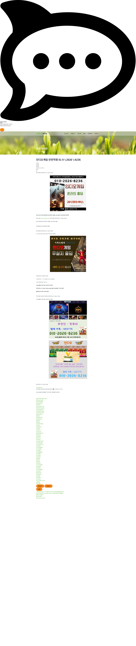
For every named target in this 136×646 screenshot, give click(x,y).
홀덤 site (38, 420)
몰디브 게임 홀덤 (39, 401)
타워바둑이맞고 (39, 414)
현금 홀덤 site (39, 419)
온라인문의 (90, 133)
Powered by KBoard (40, 498)
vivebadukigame (39, 409)
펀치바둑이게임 (39, 417)
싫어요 (48, 486)
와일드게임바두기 (39, 433)
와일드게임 (38, 434)
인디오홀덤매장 (39, 452)
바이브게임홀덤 (39, 469)
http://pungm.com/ (45, 218)
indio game (38, 431)
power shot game (40, 406)
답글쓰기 (42, 494)
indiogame (38, 466)
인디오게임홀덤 (39, 464)
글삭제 (40, 496)
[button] (68, 133)
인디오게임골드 (39, 442)
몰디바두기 (38, 438)
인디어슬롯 (38, 430)
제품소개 (73, 133)
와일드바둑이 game (40, 408)
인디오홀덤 (38, 453)
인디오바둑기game (40, 411)
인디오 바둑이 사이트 (40, 480)
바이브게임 (38, 455)
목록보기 (38, 494)
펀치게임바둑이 (39, 403)
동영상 (84, 133)
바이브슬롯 (38, 436)
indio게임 (38, 458)
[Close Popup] (2, 129)
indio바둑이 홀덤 (39, 423)
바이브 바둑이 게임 (40, 412)
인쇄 (39, 489)
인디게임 (38, 425)
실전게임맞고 (39, 426)
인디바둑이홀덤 (39, 447)
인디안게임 (38, 445)
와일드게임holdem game (41, 398)
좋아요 (40, 486)
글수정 (37, 496)
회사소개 (66, 133)
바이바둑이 (38, 439)
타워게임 (38, 422)
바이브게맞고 (39, 474)
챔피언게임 (38, 404)
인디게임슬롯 (39, 449)
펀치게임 (38, 415)
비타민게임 (38, 457)
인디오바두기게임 (39, 441)
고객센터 (96, 133)
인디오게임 (38, 450)
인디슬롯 (38, 428)
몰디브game (38, 472)
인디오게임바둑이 (39, 444)
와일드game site (39, 400)
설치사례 (79, 133)
